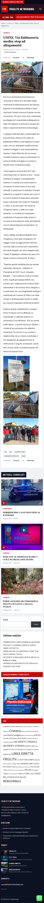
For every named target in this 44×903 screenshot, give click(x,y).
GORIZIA (37, 735)
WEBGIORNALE (12, 781)
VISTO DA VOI (20, 777)
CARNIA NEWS (19, 727)
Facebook (16, 58)
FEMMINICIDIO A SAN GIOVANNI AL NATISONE (21, 514)
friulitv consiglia (14, 735)
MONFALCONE (27, 763)
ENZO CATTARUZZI (27, 731)
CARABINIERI (7, 509)
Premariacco (27, 767)
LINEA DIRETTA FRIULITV (11, 456)
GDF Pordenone (29, 735)
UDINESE (32, 774)
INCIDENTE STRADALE (25, 742)
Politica (13, 767)
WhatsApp (30, 58)
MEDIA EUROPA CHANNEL (10, 764)
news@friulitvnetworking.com (12, 884)
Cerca (5, 619)
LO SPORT (20, 760)
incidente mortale (8, 742)
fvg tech (23, 735)
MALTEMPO (29, 759)
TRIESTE (21, 773)
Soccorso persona (18, 770)
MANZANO (37, 760)
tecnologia (35, 770)
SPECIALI (28, 769)
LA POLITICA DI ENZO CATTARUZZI (21, 749)
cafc (10, 452)
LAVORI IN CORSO (20, 452)
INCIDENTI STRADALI (14, 746)
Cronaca (10, 23)
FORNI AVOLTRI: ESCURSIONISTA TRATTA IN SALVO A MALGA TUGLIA (20, 604)
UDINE (23, 456)
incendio (6, 738)
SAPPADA (9, 770)
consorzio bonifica (28, 727)
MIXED (19, 764)
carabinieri (6, 726)
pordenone (20, 767)
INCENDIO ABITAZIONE (17, 738)
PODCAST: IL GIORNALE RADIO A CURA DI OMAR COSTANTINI (20, 558)
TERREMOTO (6, 774)
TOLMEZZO (14, 774)
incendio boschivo (32, 738)
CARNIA (12, 727)
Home (3, 23)
